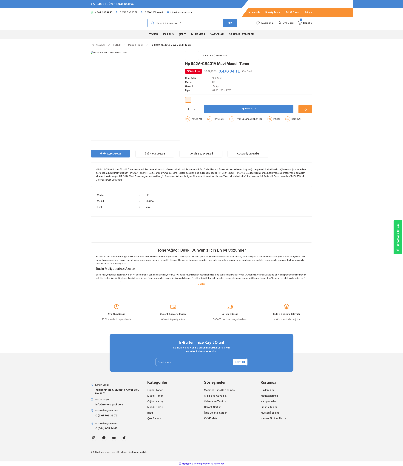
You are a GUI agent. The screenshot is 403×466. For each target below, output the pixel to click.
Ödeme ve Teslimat (215, 401)
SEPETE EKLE (249, 109)
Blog (150, 412)
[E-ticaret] (201, 463)
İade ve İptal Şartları (215, 412)
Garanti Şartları (212, 407)
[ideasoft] (185, 463)
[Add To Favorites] (305, 109)
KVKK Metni (211, 418)
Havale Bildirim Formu (274, 418)
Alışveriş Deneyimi (248, 153)
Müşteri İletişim (270, 412)
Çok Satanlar (154, 418)
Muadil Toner (155, 395)
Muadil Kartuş (155, 407)
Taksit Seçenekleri (201, 153)
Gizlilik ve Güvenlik (215, 395)
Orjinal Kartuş (155, 401)
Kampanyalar (268, 401)
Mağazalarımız (269, 395)
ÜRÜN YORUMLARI (155, 153)
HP (213, 82)
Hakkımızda (268, 390)
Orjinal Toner (155, 390)
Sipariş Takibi (269, 407)
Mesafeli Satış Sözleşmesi (219, 390)
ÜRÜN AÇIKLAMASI (110, 153)
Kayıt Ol (240, 362)
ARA (230, 23)
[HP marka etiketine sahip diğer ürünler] (192, 55)
